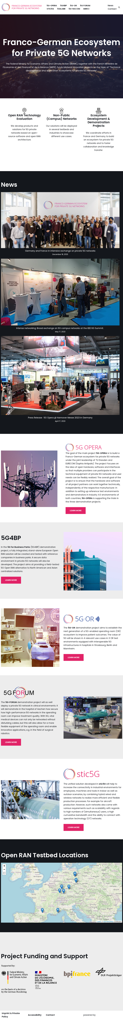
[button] (75, 880)
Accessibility (34, 1015)
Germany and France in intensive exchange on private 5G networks (60, 250)
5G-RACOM (74, 8)
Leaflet (99, 921)
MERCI (86, 8)
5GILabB (61, 8)
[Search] (119, 7)
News (110, 5)
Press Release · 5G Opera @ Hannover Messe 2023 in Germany (60, 417)
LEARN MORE (75, 510)
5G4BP (63, 5)
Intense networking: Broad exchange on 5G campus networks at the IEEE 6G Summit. (60, 328)
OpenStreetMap (108, 921)
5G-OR (73, 5)
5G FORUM (85, 5)
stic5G (50, 8)
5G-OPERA (52, 5)
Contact (112, 8)
